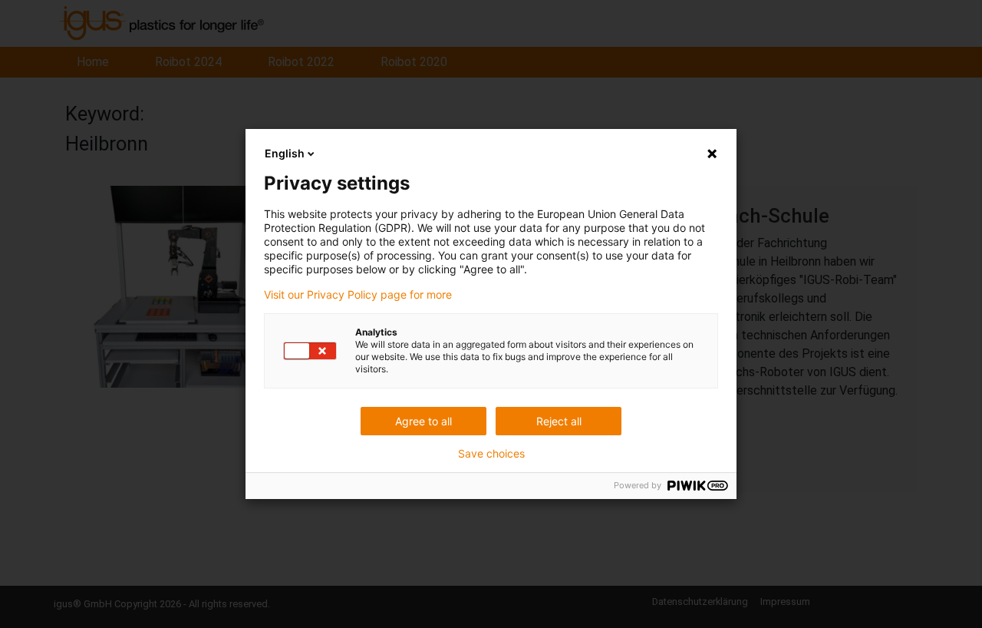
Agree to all (423, 421)
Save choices (491, 454)
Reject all (559, 421)
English (285, 153)
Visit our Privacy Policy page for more (358, 295)
